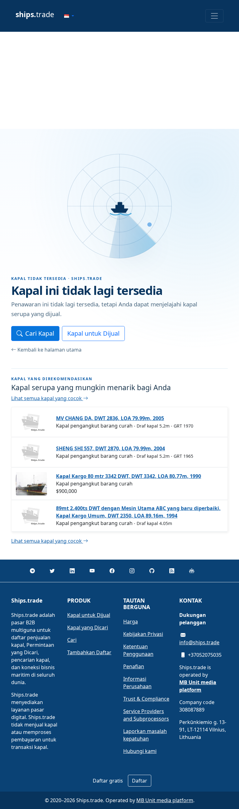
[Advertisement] (119, 80)
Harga (130, 621)
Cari (72, 639)
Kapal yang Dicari (87, 627)
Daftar (139, 780)
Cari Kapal (39, 333)
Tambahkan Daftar (89, 652)
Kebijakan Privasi (143, 634)
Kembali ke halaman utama (49, 349)
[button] (69, 16)
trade (35, 14)
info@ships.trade (199, 642)
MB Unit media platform (164, 800)
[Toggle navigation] (214, 15)
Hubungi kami (140, 751)
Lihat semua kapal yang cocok (47, 398)
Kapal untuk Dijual (93, 333)
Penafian (133, 666)
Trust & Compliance (146, 698)
